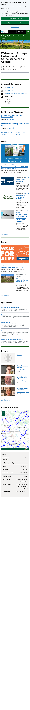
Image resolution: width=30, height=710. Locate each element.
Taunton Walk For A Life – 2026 (12, 267)
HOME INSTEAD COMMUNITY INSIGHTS (20, 197)
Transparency (5, 322)
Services (3, 331)
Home (3, 38)
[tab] (21, 32)
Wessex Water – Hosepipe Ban (20, 180)
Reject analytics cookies (15, 23)
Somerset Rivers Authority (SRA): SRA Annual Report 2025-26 (14, 167)
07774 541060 (9, 87)
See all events (5, 295)
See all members (6, 400)
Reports (3, 315)
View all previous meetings (21, 133)
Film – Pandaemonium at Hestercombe (22, 280)
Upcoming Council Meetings (10, 307)
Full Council (10, 119)
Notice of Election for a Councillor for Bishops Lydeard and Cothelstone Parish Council (22, 218)
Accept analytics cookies (15, 18)
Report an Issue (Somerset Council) (12, 339)
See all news (4, 235)
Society (12, 164)
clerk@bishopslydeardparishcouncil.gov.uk (16, 94)
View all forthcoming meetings (7, 133)
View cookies (15, 27)
